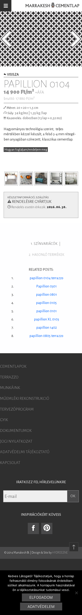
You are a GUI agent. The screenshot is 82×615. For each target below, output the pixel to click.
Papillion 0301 (46, 286)
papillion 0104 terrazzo (46, 278)
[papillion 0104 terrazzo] (75, 39)
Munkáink (10, 388)
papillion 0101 (46, 311)
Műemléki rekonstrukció (24, 399)
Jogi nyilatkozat (16, 441)
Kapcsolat (10, 463)
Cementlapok (13, 366)
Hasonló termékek (48, 254)
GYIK (4, 420)
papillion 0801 (46, 294)
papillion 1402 (46, 327)
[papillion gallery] (11, 178)
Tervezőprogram (17, 409)
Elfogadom (41, 597)
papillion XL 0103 (46, 319)
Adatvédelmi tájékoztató (24, 452)
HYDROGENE (60, 552)
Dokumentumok (16, 431)
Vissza (13, 75)
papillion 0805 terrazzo (46, 336)
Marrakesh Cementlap (49, 5)
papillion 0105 (46, 303)
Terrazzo (9, 377)
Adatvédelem (41, 606)
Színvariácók (45, 243)
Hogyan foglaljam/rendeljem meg (26, 149)
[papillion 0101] (6, 39)
